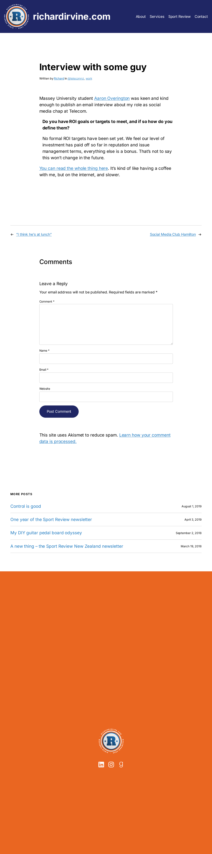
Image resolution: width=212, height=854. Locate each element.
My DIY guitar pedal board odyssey (46, 532)
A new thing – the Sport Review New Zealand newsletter (66, 546)
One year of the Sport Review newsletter (51, 519)
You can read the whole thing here (73, 168)
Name (44, 350)
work (89, 78)
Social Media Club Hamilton (173, 234)
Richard (59, 78)
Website (44, 388)
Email (43, 369)
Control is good (25, 506)
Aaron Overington (112, 98)
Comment (46, 301)
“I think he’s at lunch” (34, 234)
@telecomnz (75, 78)
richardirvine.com (72, 16)
